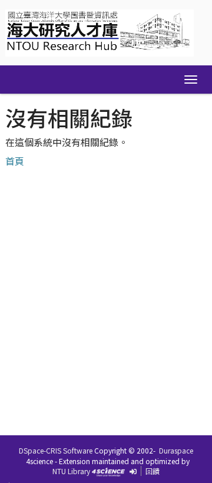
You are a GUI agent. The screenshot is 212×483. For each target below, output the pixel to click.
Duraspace (176, 450)
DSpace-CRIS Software (55, 450)
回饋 (152, 471)
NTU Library (71, 471)
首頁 (14, 161)
